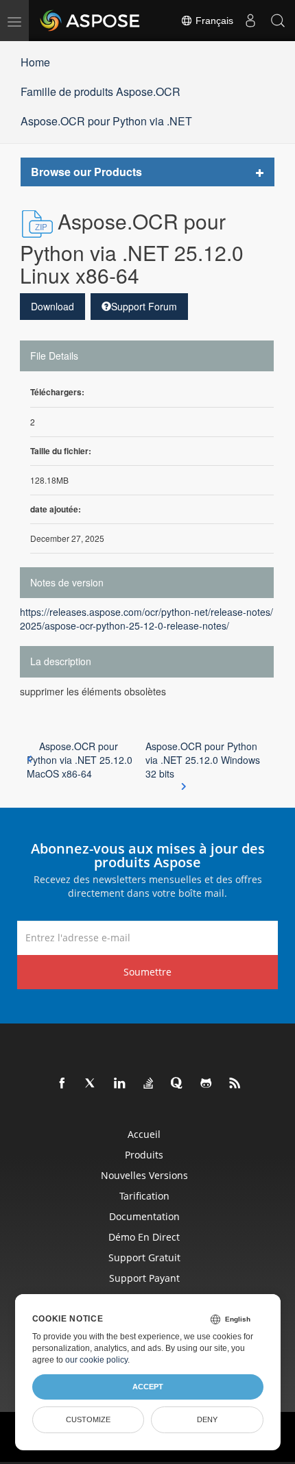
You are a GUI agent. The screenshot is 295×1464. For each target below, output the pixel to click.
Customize (88, 1419)
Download (52, 306)
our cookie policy (96, 1360)
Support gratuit (144, 1257)
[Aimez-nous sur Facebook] (62, 1084)
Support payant (144, 1278)
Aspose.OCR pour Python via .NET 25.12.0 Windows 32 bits (202, 759)
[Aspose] (90, 20)
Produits (144, 1154)
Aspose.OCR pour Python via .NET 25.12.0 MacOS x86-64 (79, 759)
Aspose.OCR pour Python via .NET (106, 121)
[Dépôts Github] (206, 1084)
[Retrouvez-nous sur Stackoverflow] (149, 1084)
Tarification (144, 1195)
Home (35, 62)
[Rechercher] (278, 20)
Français (213, 20)
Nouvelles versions (144, 1175)
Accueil (144, 1134)
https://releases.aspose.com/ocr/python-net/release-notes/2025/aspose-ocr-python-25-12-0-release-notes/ (146, 618)
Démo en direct (144, 1236)
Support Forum (144, 306)
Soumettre (147, 971)
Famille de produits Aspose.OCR (100, 91)
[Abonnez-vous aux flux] (235, 1084)
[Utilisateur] (250, 20)
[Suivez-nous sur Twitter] (91, 1084)
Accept (147, 1386)
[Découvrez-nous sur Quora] (178, 1084)
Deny (207, 1419)
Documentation (144, 1216)
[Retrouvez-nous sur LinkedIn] (120, 1084)
